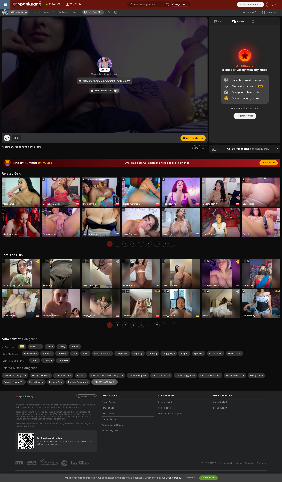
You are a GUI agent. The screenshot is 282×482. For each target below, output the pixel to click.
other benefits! (250, 108)
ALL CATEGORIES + (104, 382)
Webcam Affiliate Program (169, 413)
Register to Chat (245, 116)
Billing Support (220, 408)
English (84, 397)
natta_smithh (10, 339)
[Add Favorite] (7, 138)
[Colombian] (22, 346)
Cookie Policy (173, 477)
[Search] (167, 4)
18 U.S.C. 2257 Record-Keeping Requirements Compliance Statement (233, 463)
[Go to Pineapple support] (64, 463)
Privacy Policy (108, 402)
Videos (49, 12)
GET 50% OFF (268, 163)
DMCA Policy (108, 413)
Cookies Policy (109, 419)
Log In (273, 4)
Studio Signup (164, 408)
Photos (63, 12)
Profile (36, 12)
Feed (75, 12)
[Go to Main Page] (26, 4)
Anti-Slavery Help (110, 431)
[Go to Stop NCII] (80, 463)
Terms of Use (108, 408)
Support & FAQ (220, 402)
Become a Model (165, 402)
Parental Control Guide (112, 425)
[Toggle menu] (5, 4)
